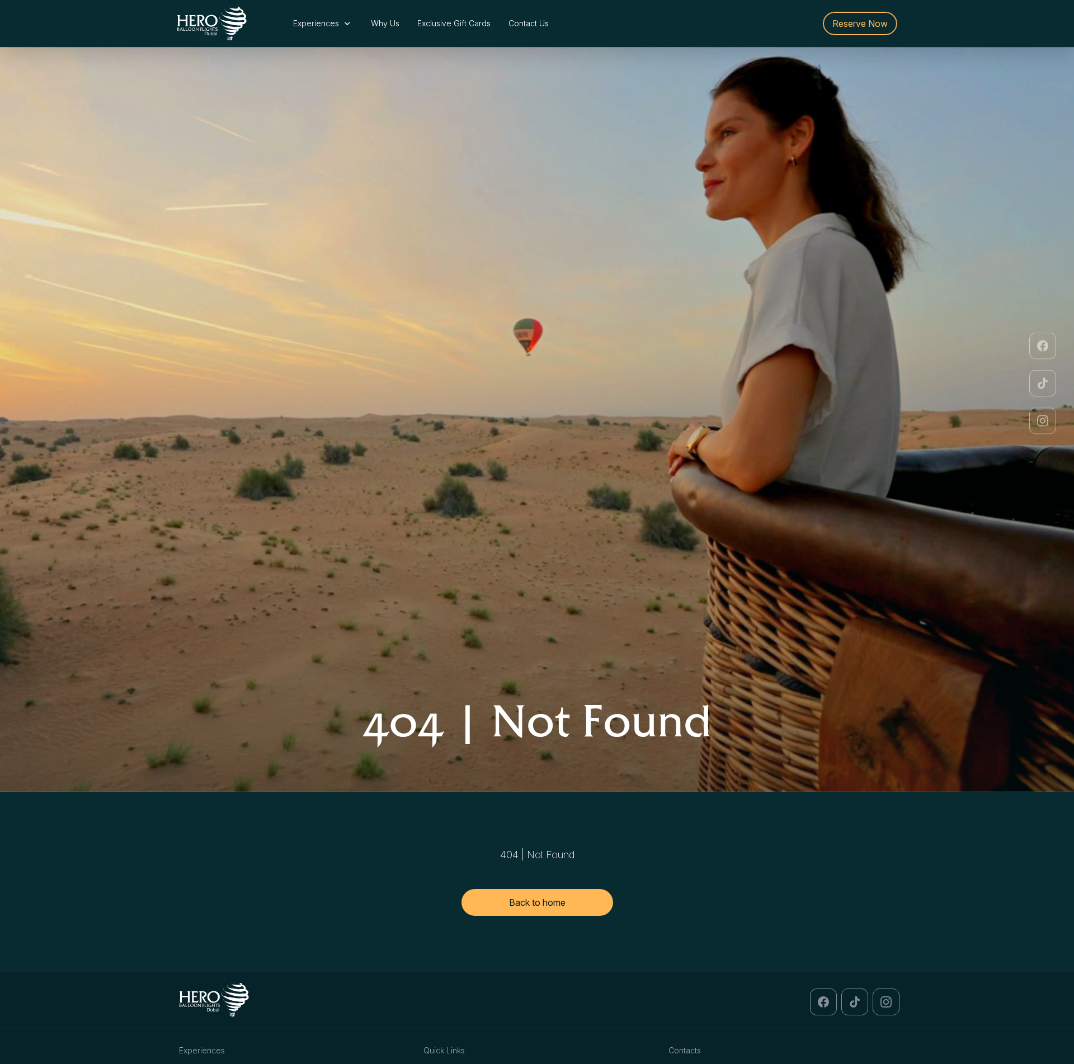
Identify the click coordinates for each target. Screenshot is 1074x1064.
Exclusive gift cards (454, 23)
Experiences (317, 23)
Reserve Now (860, 23)
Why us (385, 23)
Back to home (537, 902)
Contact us (528, 23)
